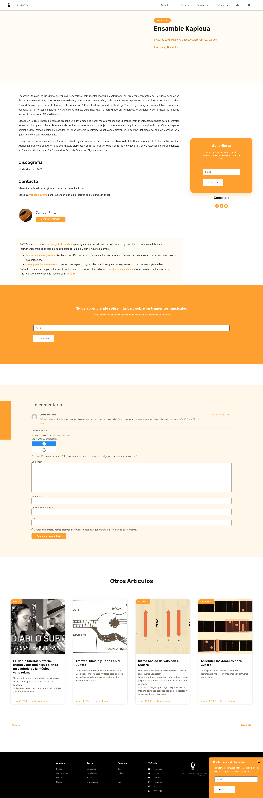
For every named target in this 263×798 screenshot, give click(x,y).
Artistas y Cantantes (167, 47)
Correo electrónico (42, 508)
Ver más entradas (50, 219)
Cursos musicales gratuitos (40, 255)
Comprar (201, 5)
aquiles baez (163, 39)
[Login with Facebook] (44, 443)
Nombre (37, 496)
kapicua (212, 39)
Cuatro (185, 39)
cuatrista (176, 39)
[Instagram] (217, 206)
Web (34, 518)
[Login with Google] (44, 450)
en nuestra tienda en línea (118, 269)
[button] (259, 761)
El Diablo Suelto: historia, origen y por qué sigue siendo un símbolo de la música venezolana (35, 666)
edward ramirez (198, 39)
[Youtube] (226, 206)
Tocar (183, 5)
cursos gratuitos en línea (60, 244)
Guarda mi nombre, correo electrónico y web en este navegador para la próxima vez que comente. (85, 530)
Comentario (38, 462)
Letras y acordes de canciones (42, 264)
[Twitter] (221, 206)
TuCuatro (21, 5)
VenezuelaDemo (38, 195)
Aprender (165, 5)
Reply (42, 423)
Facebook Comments (62, 435)
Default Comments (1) (41, 435)
